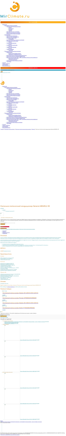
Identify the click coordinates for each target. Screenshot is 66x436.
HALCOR (11, 50)
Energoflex (11, 38)
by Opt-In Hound (4, 317)
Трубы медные (10, 49)
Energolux (11, 28)
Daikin (10, 27)
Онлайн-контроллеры (12, 41)
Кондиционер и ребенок (9, 323)
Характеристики (6, 232)
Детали (4, 231)
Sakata (10, 30)
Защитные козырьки (12, 35)
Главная (2, 129)
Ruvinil (10, 48)
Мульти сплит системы (13, 31)
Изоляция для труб (11, 37)
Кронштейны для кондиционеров (15, 40)
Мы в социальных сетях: (5, 72)
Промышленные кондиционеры (13, 51)
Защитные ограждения (13, 36)
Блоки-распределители (15, 53)
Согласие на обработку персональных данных (9, 434)
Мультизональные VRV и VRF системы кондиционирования (22, 57)
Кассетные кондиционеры (13, 32)
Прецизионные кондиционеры (14, 60)
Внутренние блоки (13, 58)
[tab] (34, 230)
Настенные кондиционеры (14, 26)
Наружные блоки (13, 59)
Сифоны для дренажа (12, 45)
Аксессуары (7, 34)
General (33, 129)
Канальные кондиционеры (13, 33)
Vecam (10, 46)
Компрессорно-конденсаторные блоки (17, 55)
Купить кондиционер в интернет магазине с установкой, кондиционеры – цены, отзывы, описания (25, 321)
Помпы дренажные (11, 43)
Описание (4, 230)
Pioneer (10, 29)
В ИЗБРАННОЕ (3, 228)
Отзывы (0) (4, 233)
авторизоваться (11, 286)
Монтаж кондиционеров (10, 322)
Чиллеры (9, 61)
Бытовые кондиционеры (11, 25)
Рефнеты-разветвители (15, 54)
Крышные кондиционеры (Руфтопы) (16, 56)
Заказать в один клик (4, 226)
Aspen (10, 44)
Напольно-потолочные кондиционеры (23, 129)
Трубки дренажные (11, 47)
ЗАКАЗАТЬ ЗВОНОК (33, 67)
